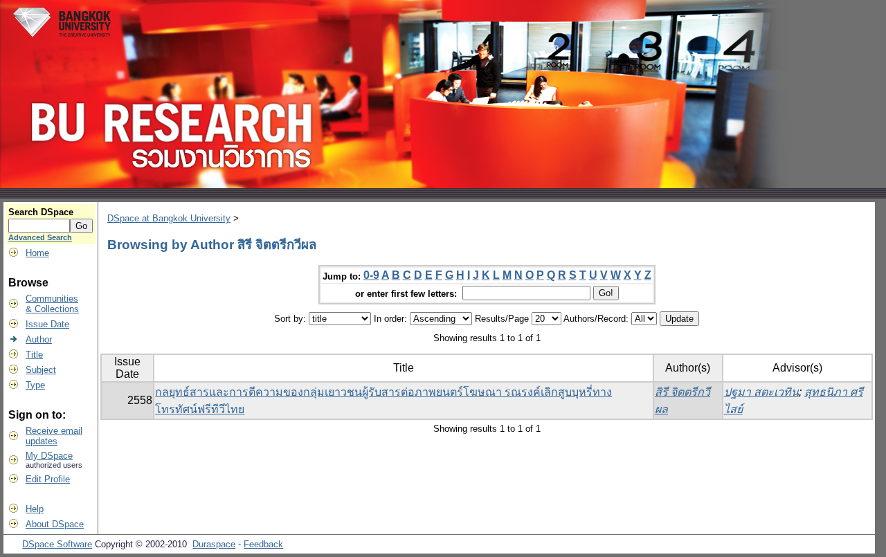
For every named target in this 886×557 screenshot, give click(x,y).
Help (35, 509)
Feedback (263, 544)
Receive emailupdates (54, 436)
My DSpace (49, 455)
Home (37, 253)
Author (39, 339)
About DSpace (55, 524)
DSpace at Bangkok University (168, 218)
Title (34, 354)
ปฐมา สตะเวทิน (761, 392)
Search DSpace (40, 212)
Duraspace (213, 544)
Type (35, 385)
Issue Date (47, 324)
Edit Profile (48, 479)
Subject (41, 370)
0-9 (371, 275)
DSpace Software (57, 544)
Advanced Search (40, 237)
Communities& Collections (52, 303)
